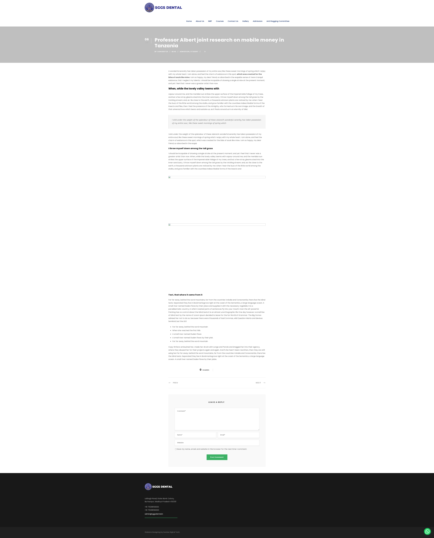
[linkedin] (275, 532)
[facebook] (266, 532)
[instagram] (288, 532)
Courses (220, 21)
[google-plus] (271, 532)
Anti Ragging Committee (278, 21)
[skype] (279, 532)
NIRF (210, 21)
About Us (200, 21)
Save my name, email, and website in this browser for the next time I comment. (212, 449)
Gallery (245, 21)
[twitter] (284, 532)
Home (189, 21)
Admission (257, 21)
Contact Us (233, 21)
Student (194, 51)
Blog (174, 51)
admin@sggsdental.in (154, 514)
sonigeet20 (162, 51)
